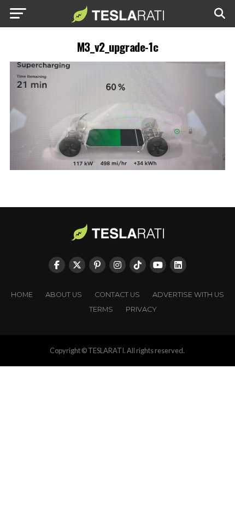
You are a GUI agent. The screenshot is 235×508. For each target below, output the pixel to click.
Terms (101, 309)
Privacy (141, 309)
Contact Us (117, 295)
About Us (63, 295)
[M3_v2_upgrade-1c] (117, 167)
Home (22, 295)
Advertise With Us (188, 295)
